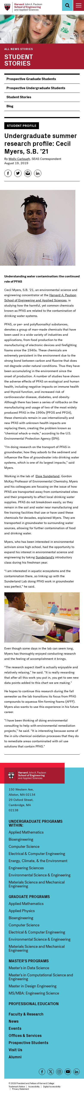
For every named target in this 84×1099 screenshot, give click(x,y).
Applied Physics (22, 911)
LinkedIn (76, 1071)
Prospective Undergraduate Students (35, 88)
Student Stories (18, 59)
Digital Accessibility (52, 1086)
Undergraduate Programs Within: (35, 823)
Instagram (59, 1071)
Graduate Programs (29, 896)
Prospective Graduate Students (31, 79)
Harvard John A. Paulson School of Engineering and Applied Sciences (34, 776)
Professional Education (34, 1004)
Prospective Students (28, 1042)
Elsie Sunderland (47, 476)
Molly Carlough (19, 159)
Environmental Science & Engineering (39, 875)
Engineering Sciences (26, 868)
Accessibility (34, 1086)
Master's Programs (29, 961)
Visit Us (15, 1050)
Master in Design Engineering (32, 986)
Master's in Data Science (29, 968)
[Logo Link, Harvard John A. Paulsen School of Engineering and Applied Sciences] (23, 7)
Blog (9, 106)
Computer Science (24, 846)
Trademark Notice (17, 1086)
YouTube (68, 1071)
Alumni (15, 1057)
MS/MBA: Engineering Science (34, 993)
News (14, 1021)
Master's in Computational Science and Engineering (41, 977)
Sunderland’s (45, 557)
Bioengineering (21, 839)
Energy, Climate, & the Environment (38, 861)
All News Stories (18, 49)
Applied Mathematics (26, 832)
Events (15, 1028)
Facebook (42, 1071)
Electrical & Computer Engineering (37, 854)
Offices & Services (25, 1035)
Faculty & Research (26, 1014)
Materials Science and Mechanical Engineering (37, 884)
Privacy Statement (20, 1089)
